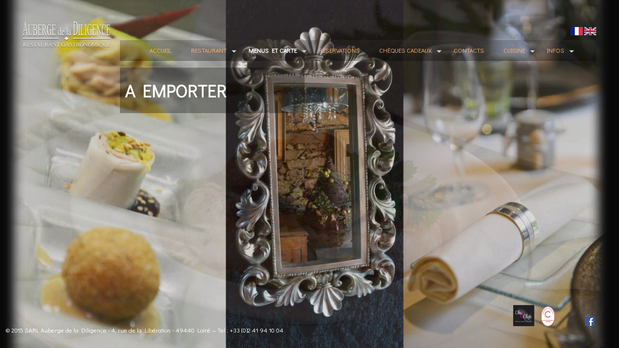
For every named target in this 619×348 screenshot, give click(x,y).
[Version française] (577, 30)
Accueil (160, 50)
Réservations (339, 50)
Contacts (469, 50)
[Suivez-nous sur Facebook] (580, 320)
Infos (555, 50)
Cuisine (514, 50)
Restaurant (209, 50)
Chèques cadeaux (405, 50)
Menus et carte (273, 50)
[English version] (590, 30)
